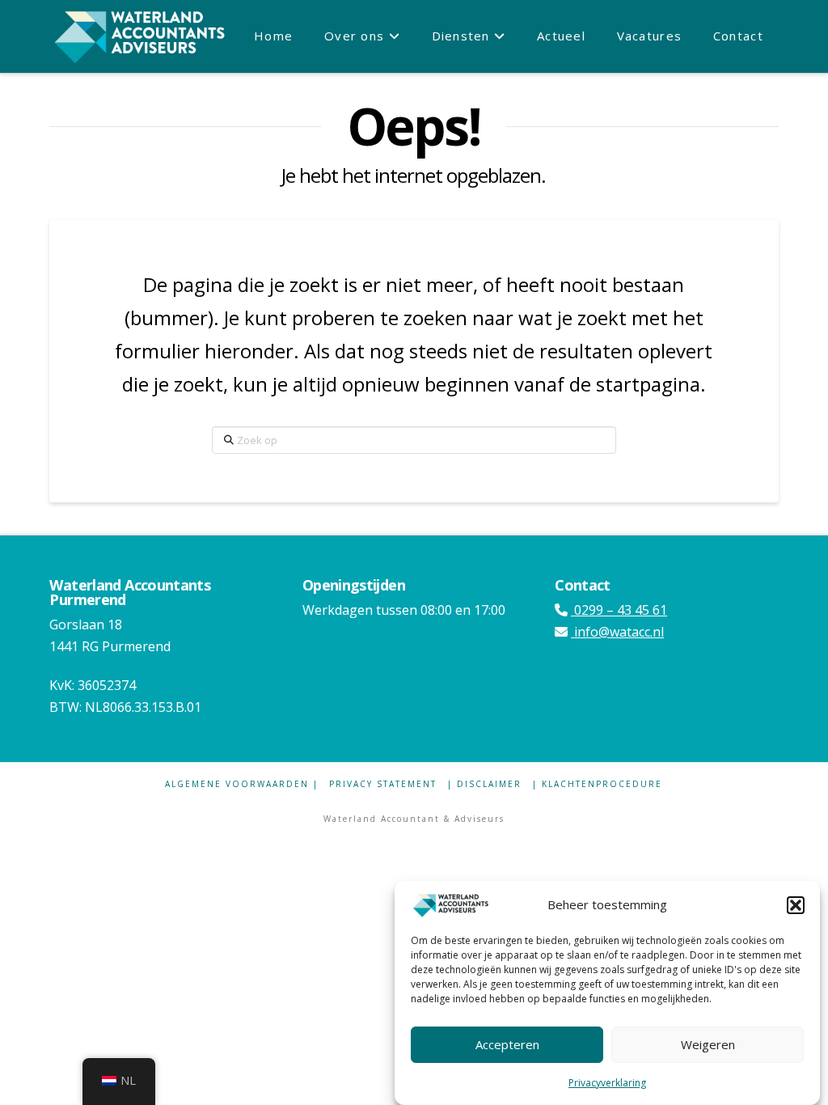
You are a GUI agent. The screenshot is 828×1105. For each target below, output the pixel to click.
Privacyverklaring (607, 1083)
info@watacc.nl (617, 632)
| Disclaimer (484, 784)
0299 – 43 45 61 (619, 610)
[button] (796, 905)
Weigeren (708, 1044)
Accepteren (507, 1044)
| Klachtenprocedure (597, 784)
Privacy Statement (383, 784)
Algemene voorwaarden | (242, 784)
